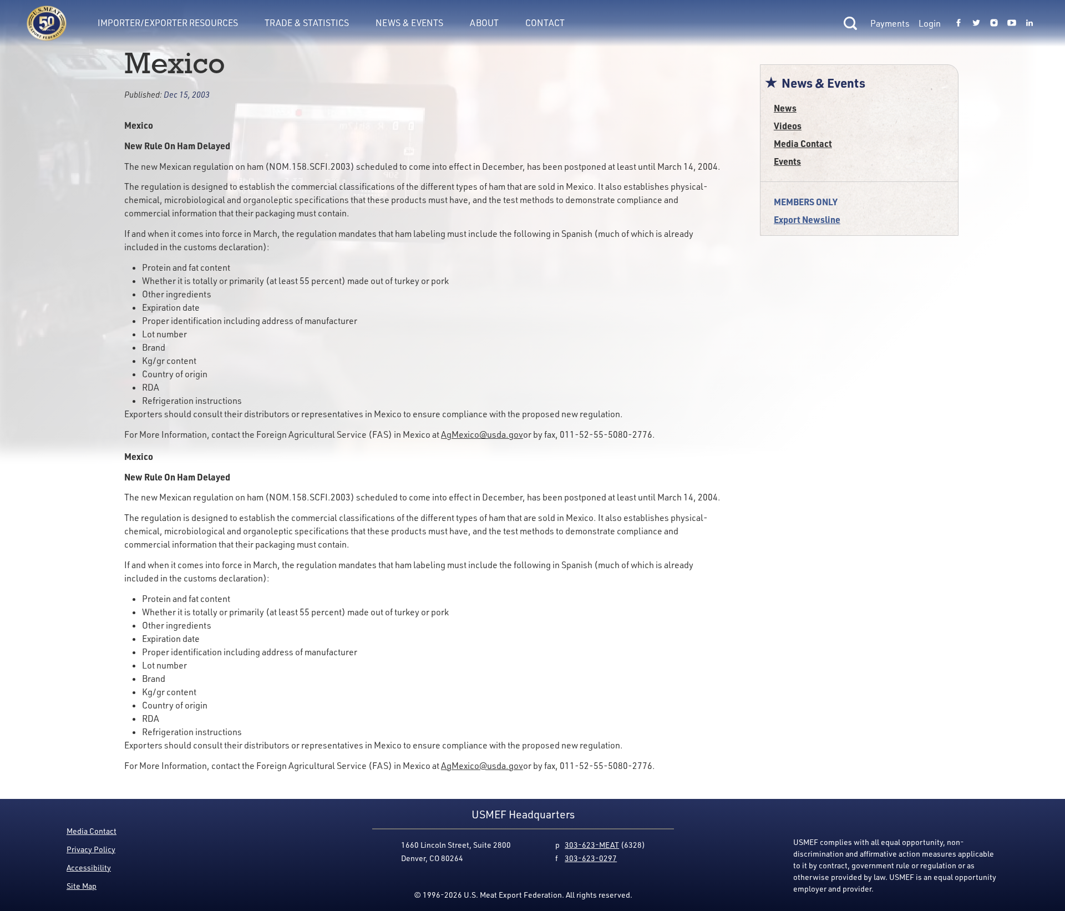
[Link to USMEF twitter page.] (976, 23)
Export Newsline (807, 219)
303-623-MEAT (592, 844)
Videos (788, 125)
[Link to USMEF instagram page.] (994, 23)
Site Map (82, 885)
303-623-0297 (591, 858)
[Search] (850, 23)
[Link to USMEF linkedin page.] (1029, 23)
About (484, 22)
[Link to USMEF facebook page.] (958, 23)
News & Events (409, 22)
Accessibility (89, 867)
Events (787, 161)
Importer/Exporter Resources (168, 22)
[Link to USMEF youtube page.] (1011, 23)
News (785, 108)
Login (930, 23)
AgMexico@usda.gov (482, 434)
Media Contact (803, 143)
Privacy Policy (91, 849)
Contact (545, 22)
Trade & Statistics (307, 22)
